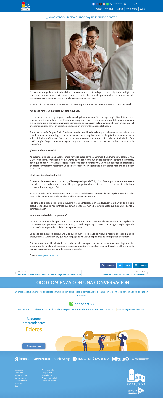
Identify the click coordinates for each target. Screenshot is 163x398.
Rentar (119, 9)
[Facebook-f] (97, 4)
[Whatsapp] (107, 4)
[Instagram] (100, 4)
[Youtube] (104, 4)
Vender (99, 9)
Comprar (109, 9)
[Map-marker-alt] (93, 4)
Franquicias (131, 9)
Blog (142, 9)
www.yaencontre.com (48, 255)
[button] (108, 265)
